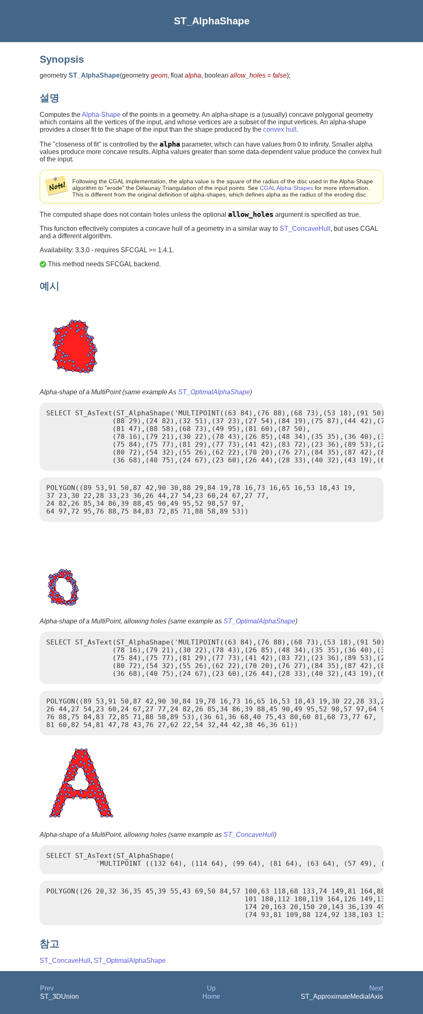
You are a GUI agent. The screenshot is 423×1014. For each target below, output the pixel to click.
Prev (47, 988)
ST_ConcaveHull (305, 228)
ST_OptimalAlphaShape (214, 392)
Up (211, 988)
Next (376, 988)
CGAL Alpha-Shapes (286, 188)
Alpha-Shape (101, 114)
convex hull (280, 129)
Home (211, 996)
